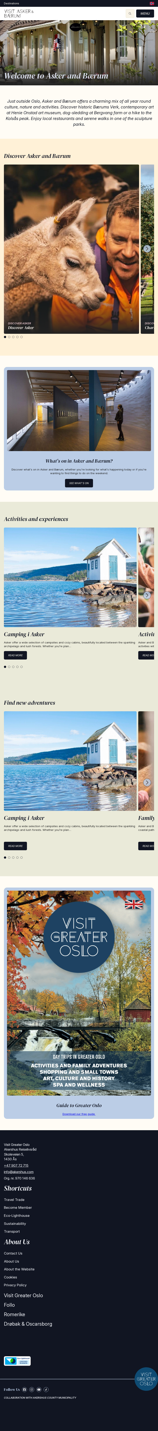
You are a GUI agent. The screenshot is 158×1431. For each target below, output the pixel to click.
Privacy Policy (15, 1285)
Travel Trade (14, 1200)
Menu (145, 13)
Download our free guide (79, 1114)
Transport (12, 1231)
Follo (9, 1305)
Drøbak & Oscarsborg (28, 1324)
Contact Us (13, 1253)
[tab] (5, 337)
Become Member (18, 1207)
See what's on (79, 483)
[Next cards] (147, 249)
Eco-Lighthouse (17, 1215)
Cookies (10, 1277)
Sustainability (15, 1224)
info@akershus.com (19, 1172)
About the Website (19, 1269)
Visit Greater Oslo (23, 1295)
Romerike (14, 1314)
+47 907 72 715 (16, 1165)
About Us (11, 1261)
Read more (15, 655)
